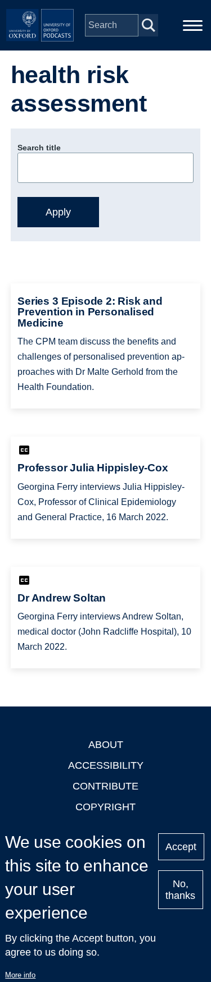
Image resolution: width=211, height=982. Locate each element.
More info (20, 975)
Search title (39, 147)
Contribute (105, 786)
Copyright (105, 807)
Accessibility (105, 765)
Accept (180, 846)
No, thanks (180, 889)
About (105, 744)
